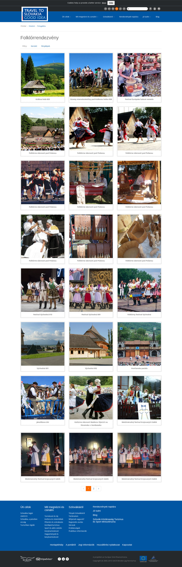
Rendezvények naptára (128, 16)
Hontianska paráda (139, 368)
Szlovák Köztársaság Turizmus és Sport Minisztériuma (108, 520)
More (104, 3)
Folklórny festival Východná (139, 314)
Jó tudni (146, 16)
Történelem (73, 516)
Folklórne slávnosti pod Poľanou (42, 153)
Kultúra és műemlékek (54, 519)
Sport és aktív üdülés (53, 528)
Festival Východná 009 (91, 314)
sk (105, 8)
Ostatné (32, 26)
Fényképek (45, 46)
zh (124, 8)
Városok (72, 525)
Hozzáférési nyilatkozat (108, 545)
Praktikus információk (78, 531)
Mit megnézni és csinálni (86, 16)
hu (117, 8)
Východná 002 (91, 368)
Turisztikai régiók (27, 525)
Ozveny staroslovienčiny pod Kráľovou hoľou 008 (91, 99)
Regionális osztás (76, 522)
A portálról (71, 545)
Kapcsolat (127, 545)
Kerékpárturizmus (52, 525)
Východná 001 (43, 368)
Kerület (34, 46)
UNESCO (23, 516)
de (113, 8)
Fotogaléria (41, 26)
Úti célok (66, 16)
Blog (157, 16)
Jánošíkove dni (43, 422)
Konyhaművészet (52, 531)
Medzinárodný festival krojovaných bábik (139, 422)
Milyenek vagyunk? (76, 519)
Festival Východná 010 (42, 314)
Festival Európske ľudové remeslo (139, 99)
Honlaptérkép (56, 545)
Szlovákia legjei (26, 513)
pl (120, 8)
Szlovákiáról (108, 16)
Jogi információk (86, 545)
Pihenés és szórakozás (54, 522)
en (109, 8)
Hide (111, 3)
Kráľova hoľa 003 (43, 99)
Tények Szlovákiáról (77, 513)
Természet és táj (51, 516)
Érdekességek (74, 528)
